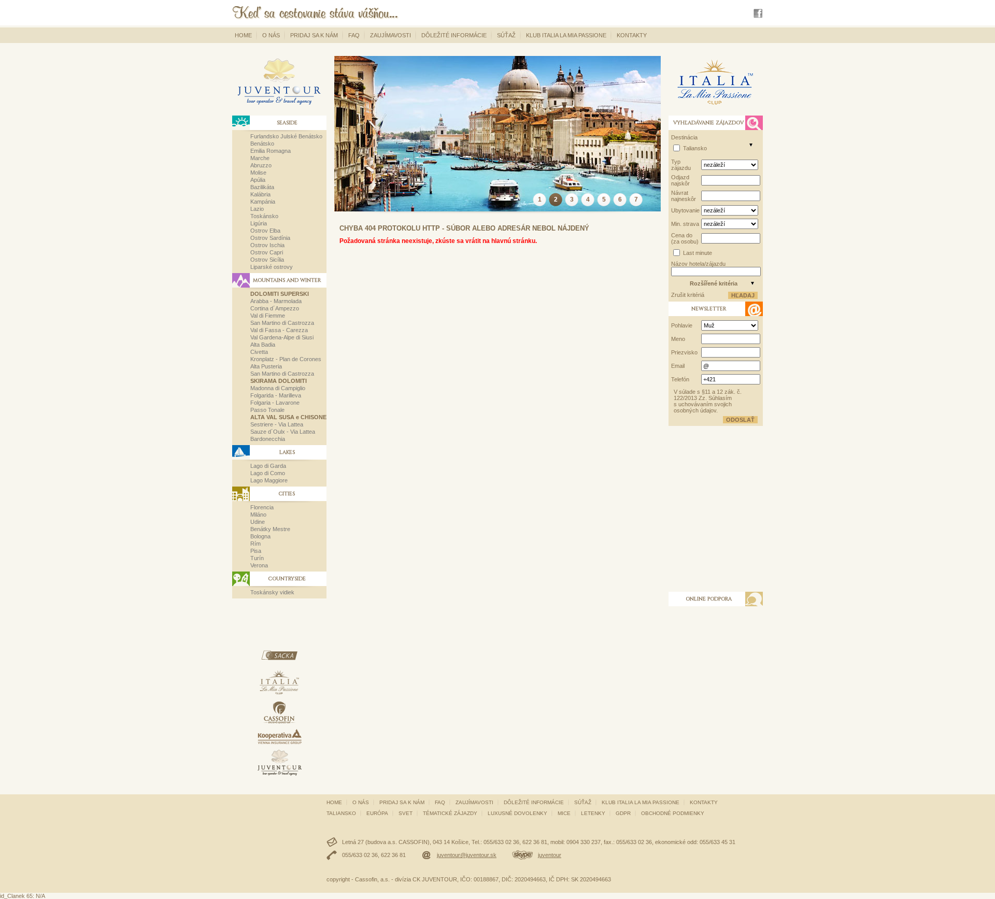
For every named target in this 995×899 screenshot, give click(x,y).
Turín (257, 558)
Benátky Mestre (270, 529)
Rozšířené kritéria (713, 283)
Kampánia (262, 201)
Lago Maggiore (269, 480)
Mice (564, 813)
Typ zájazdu (681, 165)
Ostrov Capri (266, 252)
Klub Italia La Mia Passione (566, 35)
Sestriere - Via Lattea (276, 424)
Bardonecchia (267, 439)
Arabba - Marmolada (276, 301)
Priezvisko (684, 352)
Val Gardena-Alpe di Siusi (282, 337)
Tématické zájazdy (450, 813)
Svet (406, 813)
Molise (258, 172)
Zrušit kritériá (687, 295)
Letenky (593, 813)
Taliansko (695, 148)
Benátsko (262, 143)
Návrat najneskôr (683, 196)
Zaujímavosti (390, 35)
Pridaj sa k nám (314, 35)
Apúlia (257, 180)
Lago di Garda (268, 466)
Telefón (680, 379)
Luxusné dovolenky (517, 813)
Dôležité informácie (454, 35)
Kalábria (260, 194)
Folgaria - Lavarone (275, 402)
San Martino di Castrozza (282, 323)
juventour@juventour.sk (466, 855)
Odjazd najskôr (680, 180)
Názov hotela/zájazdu (698, 264)
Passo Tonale (267, 410)
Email (678, 366)
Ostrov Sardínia (270, 238)
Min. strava (685, 224)
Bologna (260, 536)
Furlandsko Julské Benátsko (286, 136)
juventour (549, 855)
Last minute (697, 253)
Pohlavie (681, 325)
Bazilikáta (262, 187)
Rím (255, 543)
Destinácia (684, 137)
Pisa (255, 551)
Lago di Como (267, 473)
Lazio (257, 209)
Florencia (262, 507)
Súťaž (506, 35)
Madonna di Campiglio (277, 388)
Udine (257, 522)
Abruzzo (261, 165)
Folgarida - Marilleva (275, 395)
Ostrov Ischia (267, 245)
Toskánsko (264, 216)
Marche (259, 158)
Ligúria (258, 223)
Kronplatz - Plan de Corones (285, 359)
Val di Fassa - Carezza (279, 330)
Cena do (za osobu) (685, 238)
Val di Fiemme (267, 315)
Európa (377, 813)
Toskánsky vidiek (272, 592)
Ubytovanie (685, 210)
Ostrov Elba (265, 230)
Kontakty (632, 35)
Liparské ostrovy (271, 267)
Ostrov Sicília (267, 259)
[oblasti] (751, 144)
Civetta (259, 352)
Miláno (258, 514)
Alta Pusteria (266, 366)
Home (243, 35)
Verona (259, 565)
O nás (271, 35)
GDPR (623, 813)
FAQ (354, 35)
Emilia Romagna (270, 151)
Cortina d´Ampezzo (274, 308)
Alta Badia (262, 344)
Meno (678, 339)
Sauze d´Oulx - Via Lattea (282, 432)
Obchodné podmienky (672, 813)
